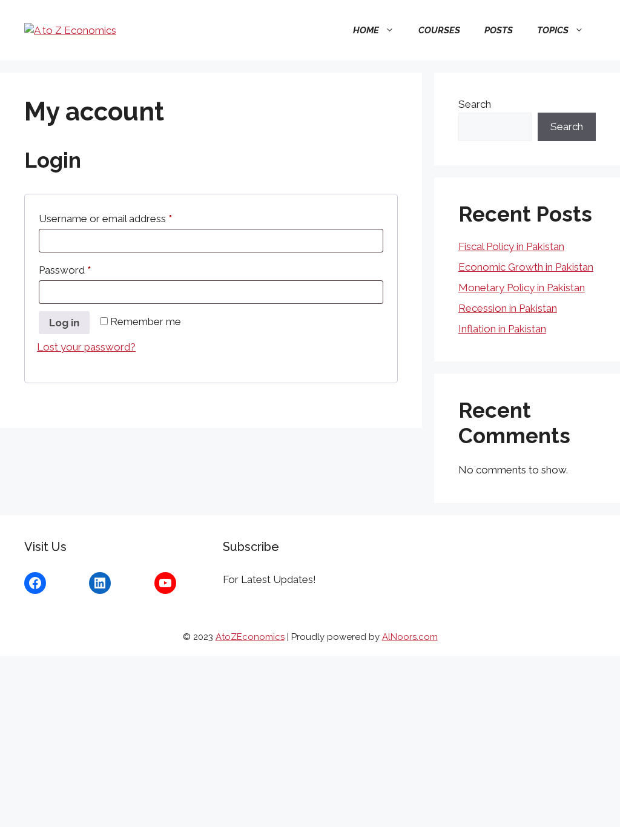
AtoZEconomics (250, 636)
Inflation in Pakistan (502, 329)
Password (86, 269)
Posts (498, 30)
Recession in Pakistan (507, 308)
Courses (439, 30)
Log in (64, 323)
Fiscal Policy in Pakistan (511, 246)
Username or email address (126, 218)
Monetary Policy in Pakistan (521, 288)
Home (366, 30)
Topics (553, 30)
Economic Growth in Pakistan (525, 267)
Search (474, 104)
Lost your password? (86, 347)
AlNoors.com (410, 636)
